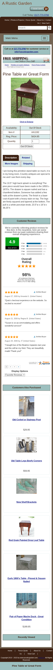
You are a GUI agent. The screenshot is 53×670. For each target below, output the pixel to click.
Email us (41, 658)
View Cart (45, 23)
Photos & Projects (17, 20)
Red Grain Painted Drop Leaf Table (26, 540)
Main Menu (12, 38)
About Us (40, 20)
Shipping (27, 163)
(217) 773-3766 (41, 15)
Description (11, 158)
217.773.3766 (20, 49)
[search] (32, 28)
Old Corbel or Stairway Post (26, 420)
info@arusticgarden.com (26, 52)
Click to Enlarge (26, 122)
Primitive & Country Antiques (20, 65)
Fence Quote (30, 20)
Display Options (20, 371)
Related (26, 158)
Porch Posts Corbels (38, 65)
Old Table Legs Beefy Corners (26, 461)
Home (7, 20)
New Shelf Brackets (26, 502)
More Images (11, 163)
